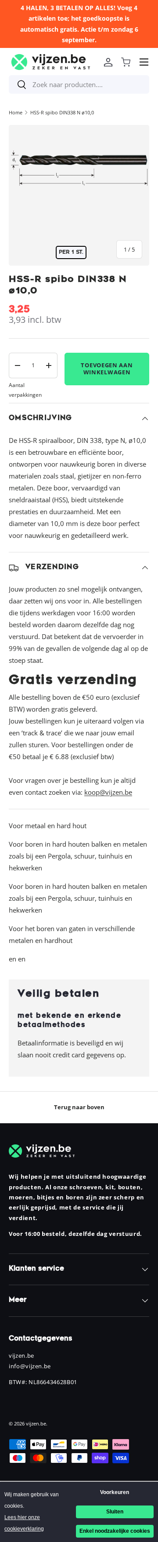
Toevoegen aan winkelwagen (107, 368)
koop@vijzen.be (108, 792)
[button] (125, 62)
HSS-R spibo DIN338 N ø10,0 (62, 112)
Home (15, 112)
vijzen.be (36, 1423)
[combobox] (79, 84)
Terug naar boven (79, 1107)
